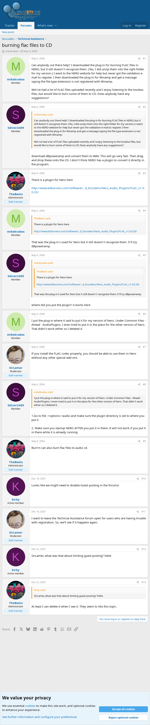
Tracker (10, 25)
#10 (144, 478)
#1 (144, 58)
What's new (45, 25)
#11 (144, 511)
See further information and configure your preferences (39, 717)
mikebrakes (12, 51)
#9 (144, 441)
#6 (144, 314)
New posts (8, 32)
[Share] (139, 58)
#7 (144, 347)
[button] (56, 25)
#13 (144, 582)
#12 (144, 549)
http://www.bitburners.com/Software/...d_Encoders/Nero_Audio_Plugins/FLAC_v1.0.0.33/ (85, 231)
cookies (30, 706)
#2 (144, 107)
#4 (144, 210)
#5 (144, 255)
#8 (144, 384)
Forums (26, 25)
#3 (144, 173)
